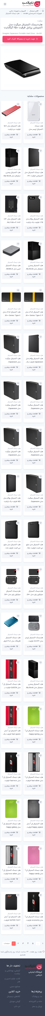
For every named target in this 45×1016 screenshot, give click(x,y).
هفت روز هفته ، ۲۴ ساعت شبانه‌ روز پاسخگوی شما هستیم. (21, 953)
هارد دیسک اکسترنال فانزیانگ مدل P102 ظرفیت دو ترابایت (11, 641)
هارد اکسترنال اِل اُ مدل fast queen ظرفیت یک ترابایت (11, 734)
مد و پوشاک (37, 996)
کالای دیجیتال (34, 11)
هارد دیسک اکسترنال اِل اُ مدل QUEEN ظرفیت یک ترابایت (11, 687)
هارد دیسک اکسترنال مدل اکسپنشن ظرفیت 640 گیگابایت (34, 176)
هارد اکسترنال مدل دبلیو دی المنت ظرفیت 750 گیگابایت (34, 548)
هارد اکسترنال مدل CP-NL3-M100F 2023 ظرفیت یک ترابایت (12, 222)
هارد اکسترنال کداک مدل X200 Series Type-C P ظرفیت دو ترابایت (34, 315)
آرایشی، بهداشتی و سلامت (12, 972)
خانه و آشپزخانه (35, 1001)
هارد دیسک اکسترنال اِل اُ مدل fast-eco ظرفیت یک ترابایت (11, 781)
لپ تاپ (17, 1006)
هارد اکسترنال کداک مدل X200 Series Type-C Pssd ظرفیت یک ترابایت (11, 315)
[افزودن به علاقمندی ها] (40, 104)
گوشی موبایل (15, 1001)
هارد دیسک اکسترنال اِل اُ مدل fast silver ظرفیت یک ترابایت (34, 781)
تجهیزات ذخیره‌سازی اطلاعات (32, 13)
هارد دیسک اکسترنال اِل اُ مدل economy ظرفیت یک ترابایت (34, 920)
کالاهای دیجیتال (13, 996)
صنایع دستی (15, 986)
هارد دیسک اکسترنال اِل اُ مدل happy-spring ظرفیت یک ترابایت (34, 734)
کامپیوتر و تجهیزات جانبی (17, 11)
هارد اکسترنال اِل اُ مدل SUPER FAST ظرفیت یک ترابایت (12, 920)
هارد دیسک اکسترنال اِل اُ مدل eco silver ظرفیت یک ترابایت (11, 874)
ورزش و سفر (37, 1006)
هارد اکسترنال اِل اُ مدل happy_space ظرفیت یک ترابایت (35, 827)
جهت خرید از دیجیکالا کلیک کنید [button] (21, 39)
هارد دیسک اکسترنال (13, 13)
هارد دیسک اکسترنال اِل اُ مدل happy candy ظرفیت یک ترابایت (34, 874)
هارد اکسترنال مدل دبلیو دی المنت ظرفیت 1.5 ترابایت (12, 548)
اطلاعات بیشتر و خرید (32, 136)
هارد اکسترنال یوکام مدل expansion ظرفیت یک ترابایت (34, 362)
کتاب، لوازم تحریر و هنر (12, 980)
